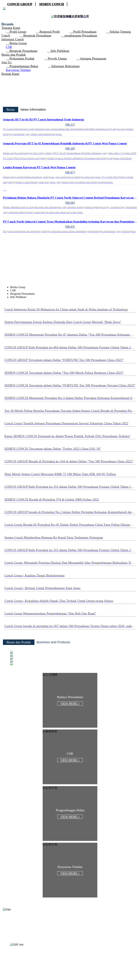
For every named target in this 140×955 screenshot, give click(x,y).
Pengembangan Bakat (23, 66)
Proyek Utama (57, 58)
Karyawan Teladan (18, 70)
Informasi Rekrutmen (65, 66)
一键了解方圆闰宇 (70, 266)
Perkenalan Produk (21, 58)
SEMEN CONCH (51, 4)
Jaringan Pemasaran (93, 58)
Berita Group (18, 43)
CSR (9, 47)
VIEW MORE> (71, 667)
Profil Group (17, 31)
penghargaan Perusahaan (81, 35)
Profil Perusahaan (84, 31)
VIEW (70, 703)
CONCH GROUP (19, 4)
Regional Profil (50, 31)
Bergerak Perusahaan (37, 35)
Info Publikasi (60, 51)
